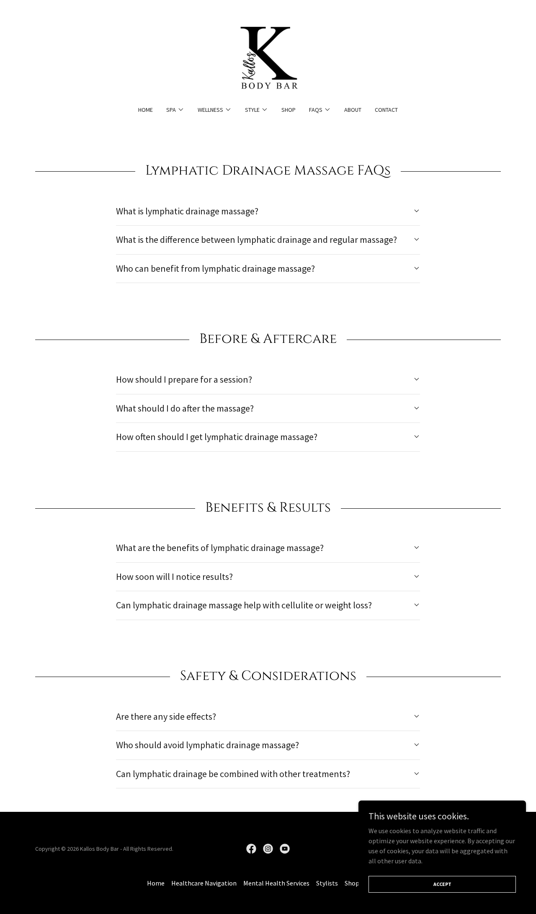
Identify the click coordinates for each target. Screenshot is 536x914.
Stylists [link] (327, 883)
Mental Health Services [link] (276, 883)
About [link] (352, 109)
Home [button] (156, 883)
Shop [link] (288, 109)
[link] (267, 58)
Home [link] (145, 109)
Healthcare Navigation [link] (204, 883)
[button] (175, 110)
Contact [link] (386, 109)
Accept (442, 884)
